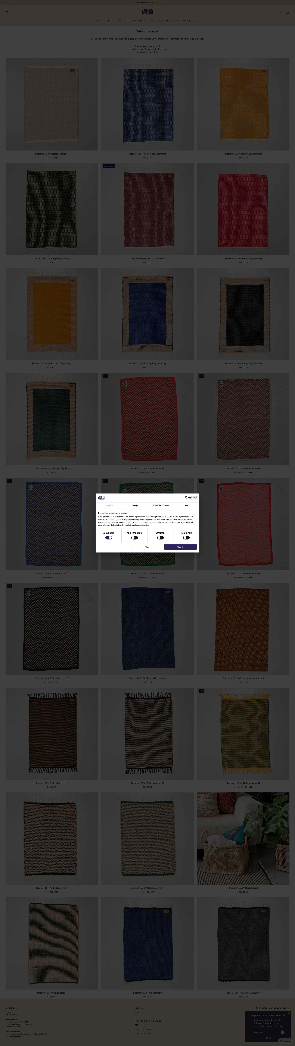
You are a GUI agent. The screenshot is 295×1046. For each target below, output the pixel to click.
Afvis (147, 547)
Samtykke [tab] (109, 506)
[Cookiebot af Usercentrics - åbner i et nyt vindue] (187, 498)
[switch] (134, 537)
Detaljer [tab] (135, 506)
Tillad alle (180, 547)
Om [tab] (186, 506)
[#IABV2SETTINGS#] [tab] (161, 506)
